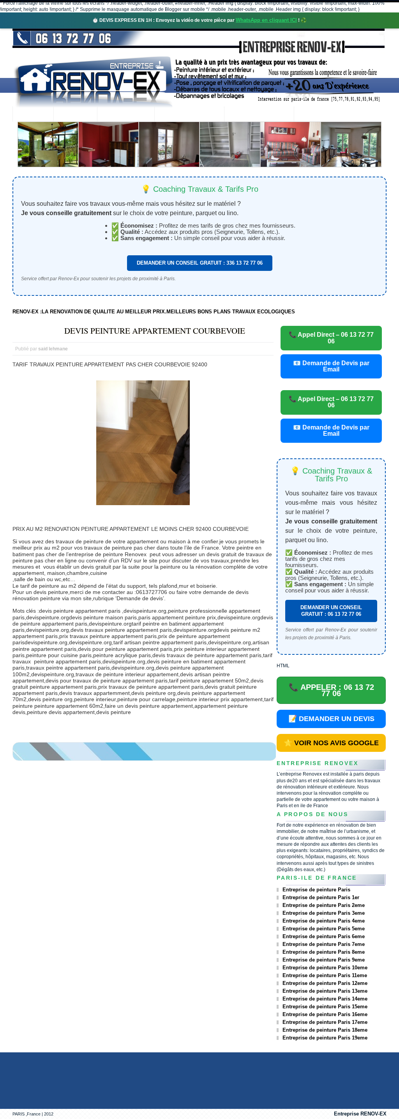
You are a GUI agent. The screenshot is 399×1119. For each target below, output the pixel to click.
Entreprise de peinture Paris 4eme (323, 921)
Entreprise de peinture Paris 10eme (324, 968)
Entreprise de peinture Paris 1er (320, 897)
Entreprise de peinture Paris (316, 890)
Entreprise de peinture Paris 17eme (324, 1022)
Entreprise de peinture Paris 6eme (323, 936)
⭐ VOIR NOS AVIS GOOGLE (331, 743)
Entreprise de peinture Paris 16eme (324, 1014)
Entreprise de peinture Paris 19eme (324, 1038)
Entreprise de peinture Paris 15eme (324, 1006)
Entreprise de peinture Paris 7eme (323, 944)
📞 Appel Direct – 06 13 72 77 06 (331, 337)
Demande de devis (258, 115)
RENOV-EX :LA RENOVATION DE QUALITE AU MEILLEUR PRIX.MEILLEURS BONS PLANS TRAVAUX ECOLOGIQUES (153, 312)
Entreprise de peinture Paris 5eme (323, 929)
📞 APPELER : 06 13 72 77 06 (331, 690)
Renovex (75, 115)
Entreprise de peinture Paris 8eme (323, 952)
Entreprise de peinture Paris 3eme (323, 913)
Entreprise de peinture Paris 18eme (324, 1030)
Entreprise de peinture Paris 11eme (324, 975)
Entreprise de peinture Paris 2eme (323, 905)
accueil (33, 115)
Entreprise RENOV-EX (360, 1114)
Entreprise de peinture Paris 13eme (324, 991)
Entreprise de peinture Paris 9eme (323, 960)
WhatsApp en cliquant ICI (266, 20)
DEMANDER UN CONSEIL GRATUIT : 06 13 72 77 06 (331, 611)
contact (315, 115)
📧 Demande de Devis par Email (331, 366)
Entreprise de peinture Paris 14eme (324, 999)
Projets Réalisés (189, 115)
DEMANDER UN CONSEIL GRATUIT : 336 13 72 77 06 (200, 263)
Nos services (125, 115)
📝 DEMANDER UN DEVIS (331, 719)
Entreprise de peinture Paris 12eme (324, 983)
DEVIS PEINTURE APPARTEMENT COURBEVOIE (154, 330)
